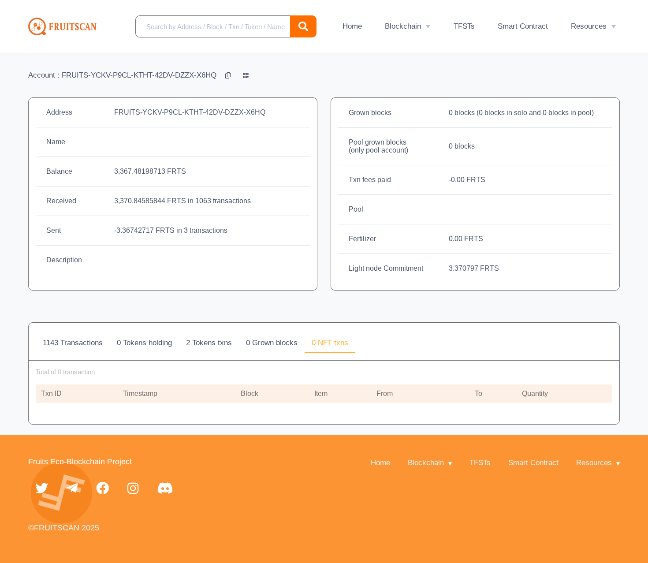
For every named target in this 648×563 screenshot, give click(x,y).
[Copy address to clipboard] (229, 75)
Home (352, 26)
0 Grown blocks (272, 343)
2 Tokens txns (209, 343)
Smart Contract (523, 26)
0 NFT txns (330, 343)
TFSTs (464, 26)
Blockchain (403, 26)
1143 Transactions (73, 343)
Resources (589, 26)
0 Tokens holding (144, 343)
